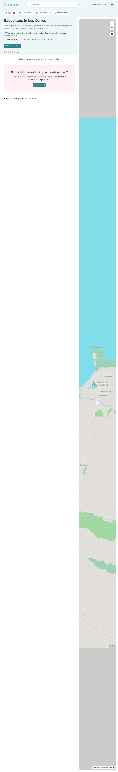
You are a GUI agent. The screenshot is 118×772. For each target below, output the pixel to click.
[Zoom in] (112, 23)
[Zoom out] (112, 27)
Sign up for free (12, 46)
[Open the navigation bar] (112, 4)
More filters (62, 13)
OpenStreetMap (107, 768)
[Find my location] (112, 34)
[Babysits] (11, 4)
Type (10, 13)
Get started (39, 85)
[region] (97, 394)
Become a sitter (99, 4)
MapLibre (96, 768)
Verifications (44, 13)
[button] (94, 385)
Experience (26, 13)
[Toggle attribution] (113, 767)
